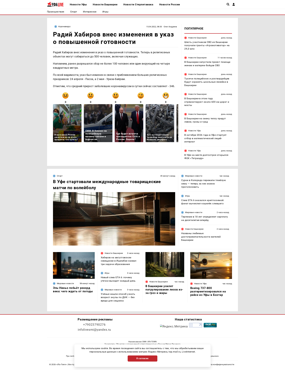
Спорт (59, 176)
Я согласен (142, 358)
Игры (187, 196)
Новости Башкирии (197, 38)
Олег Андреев (170, 27)
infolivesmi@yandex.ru (94, 329)
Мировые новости (193, 176)
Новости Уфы (194, 131)
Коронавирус (64, 26)
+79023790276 (94, 324)
